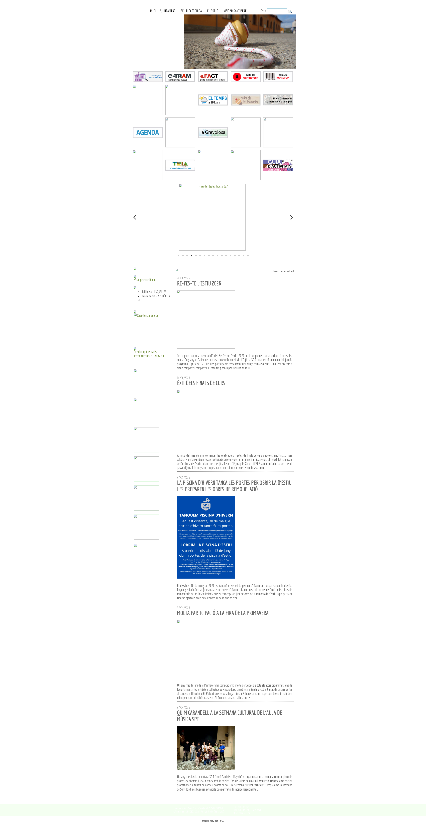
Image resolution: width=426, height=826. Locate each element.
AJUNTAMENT (167, 11)
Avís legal (257, 809)
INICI (153, 11)
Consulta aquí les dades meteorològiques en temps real (149, 353)
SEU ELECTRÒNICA (191, 11)
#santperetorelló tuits (145, 280)
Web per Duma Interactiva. (213, 820)
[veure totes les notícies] (283, 271)
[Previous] (135, 217)
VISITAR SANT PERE (234, 11)
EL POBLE (212, 11)
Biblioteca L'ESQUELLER (154, 292)
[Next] (291, 217)
